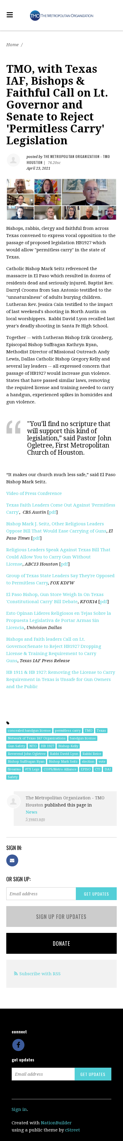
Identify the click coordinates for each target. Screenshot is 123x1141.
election (88, 762)
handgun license (83, 738)
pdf (52, 512)
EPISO (86, 769)
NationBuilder (56, 1122)
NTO (33, 746)
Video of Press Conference (34, 493)
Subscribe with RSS (40, 973)
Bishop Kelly (68, 746)
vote (102, 762)
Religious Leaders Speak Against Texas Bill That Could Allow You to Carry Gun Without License (58, 557)
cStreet (72, 1130)
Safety (13, 777)
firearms (14, 769)
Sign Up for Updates (61, 916)
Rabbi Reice (91, 754)
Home (12, 44)
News (31, 812)
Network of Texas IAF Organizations (37, 738)
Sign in (19, 1109)
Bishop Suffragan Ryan (26, 762)
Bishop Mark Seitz (63, 762)
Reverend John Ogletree (27, 754)
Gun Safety (16, 746)
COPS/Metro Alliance (60, 769)
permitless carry (68, 731)
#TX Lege (32, 769)
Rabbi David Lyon (64, 754)
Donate (61, 943)
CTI (97, 769)
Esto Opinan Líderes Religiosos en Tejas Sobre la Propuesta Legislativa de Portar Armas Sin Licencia (58, 620)
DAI (107, 769)
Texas (101, 731)
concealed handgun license (29, 731)
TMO (89, 731)
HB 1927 (47, 746)
